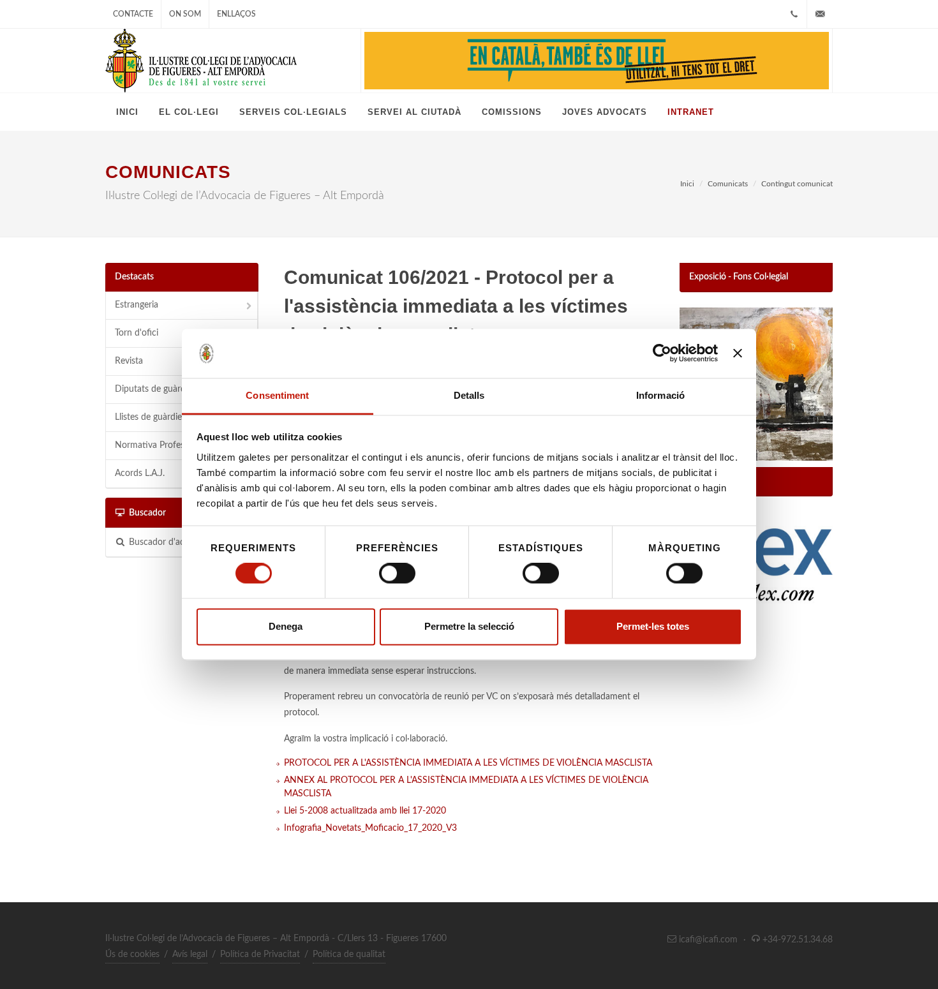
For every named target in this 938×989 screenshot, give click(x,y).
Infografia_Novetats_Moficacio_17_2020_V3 (370, 828)
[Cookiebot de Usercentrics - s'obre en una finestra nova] (662, 353)
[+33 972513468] (794, 14)
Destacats (134, 276)
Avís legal (189, 954)
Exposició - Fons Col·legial (738, 276)
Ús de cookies (132, 954)
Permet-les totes (652, 626)
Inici (687, 184)
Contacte (133, 14)
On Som (185, 14)
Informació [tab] (660, 395)
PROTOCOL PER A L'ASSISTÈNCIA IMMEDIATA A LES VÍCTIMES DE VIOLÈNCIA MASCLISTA (468, 763)
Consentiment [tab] (277, 395)
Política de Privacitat (260, 954)
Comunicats (728, 184)
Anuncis (705, 481)
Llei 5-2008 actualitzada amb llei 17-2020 (365, 811)
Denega (285, 626)
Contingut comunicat (797, 184)
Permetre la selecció (469, 626)
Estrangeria (136, 305)
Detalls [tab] (469, 395)
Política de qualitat (349, 954)
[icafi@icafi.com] (820, 14)
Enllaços (236, 14)
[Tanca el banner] (737, 353)
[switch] (397, 573)
